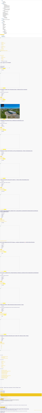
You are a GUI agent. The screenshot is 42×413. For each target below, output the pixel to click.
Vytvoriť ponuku (2, 34)
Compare (1, 392)
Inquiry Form (4, 24)
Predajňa (5, 33)
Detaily (1, 97)
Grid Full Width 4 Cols (6, 7)
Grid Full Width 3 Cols (6, 5)
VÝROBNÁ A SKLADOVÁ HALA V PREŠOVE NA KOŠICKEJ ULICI (12, 120)
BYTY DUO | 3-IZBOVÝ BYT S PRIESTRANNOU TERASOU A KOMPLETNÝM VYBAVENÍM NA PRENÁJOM (19, 272)
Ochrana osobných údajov (5, 376)
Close (3, 392)
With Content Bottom (5, 14)
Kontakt (3, 44)
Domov (2, 42)
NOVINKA (4, 68)
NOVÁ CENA (4, 149)
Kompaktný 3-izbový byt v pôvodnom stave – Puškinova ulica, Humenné (13, 89)
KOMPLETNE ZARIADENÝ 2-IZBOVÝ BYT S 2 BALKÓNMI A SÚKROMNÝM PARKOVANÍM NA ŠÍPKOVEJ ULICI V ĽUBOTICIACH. (19, 211)
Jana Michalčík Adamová (3, 313)
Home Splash (4, 2)
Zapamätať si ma (3, 398)
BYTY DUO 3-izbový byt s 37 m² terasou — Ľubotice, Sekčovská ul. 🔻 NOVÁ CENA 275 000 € (17, 242)
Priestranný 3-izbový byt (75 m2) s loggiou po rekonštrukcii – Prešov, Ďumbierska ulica (16, 150)
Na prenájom (2, 209)
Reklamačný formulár (4, 372)
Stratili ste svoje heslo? (8, 398)
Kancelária (5, 32)
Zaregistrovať (3, 36)
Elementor (4, 16)
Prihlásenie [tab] (3, 393)
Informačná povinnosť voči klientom (6, 375)
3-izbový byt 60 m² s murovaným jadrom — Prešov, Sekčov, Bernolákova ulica (14, 179)
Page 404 (4, 27)
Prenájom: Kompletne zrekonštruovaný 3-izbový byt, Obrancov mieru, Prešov (14, 335)
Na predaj (1, 68)
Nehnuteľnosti (3, 46)
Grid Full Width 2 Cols (6, 6)
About (3, 23)
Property (3, 18)
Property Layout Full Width (6, 19)
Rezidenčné (4, 29)
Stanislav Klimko (2, 128)
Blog (3, 28)
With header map (6, 11)
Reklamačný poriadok (4, 373)
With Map (4, 1)
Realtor (3, 20)
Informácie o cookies (4, 370)
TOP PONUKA (5, 221)
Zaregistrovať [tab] (3, 394)
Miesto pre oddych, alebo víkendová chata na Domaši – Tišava (12, 304)
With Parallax (4, 15)
